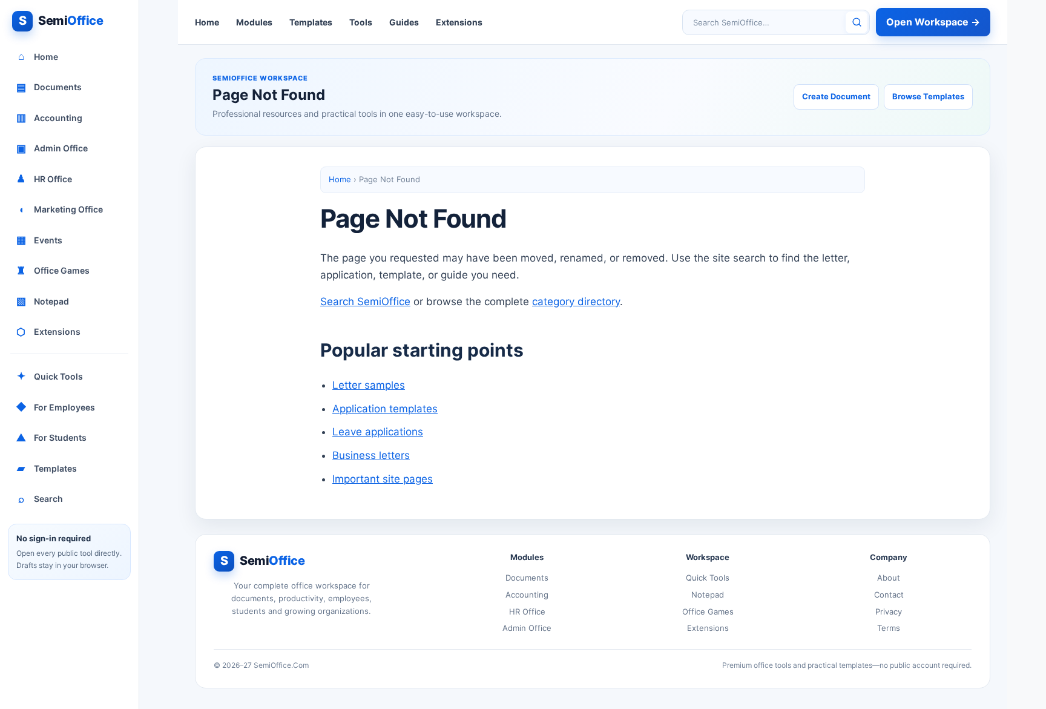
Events (39, 240)
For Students (51, 438)
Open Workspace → (933, 22)
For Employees (56, 407)
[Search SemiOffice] (856, 22)
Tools (360, 22)
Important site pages (382, 479)
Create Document (836, 96)
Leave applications (377, 432)
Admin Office (52, 148)
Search (41, 499)
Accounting (49, 117)
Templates (47, 468)
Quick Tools (50, 376)
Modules (254, 22)
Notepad (43, 301)
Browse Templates (928, 96)
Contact (889, 594)
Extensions (48, 332)
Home (38, 56)
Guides (404, 22)
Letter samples (368, 385)
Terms (888, 628)
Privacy (888, 611)
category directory (576, 301)
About (888, 577)
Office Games (53, 271)
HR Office (44, 179)
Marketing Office (61, 209)
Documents (49, 87)
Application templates (385, 409)
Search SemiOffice (365, 301)
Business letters (371, 455)
